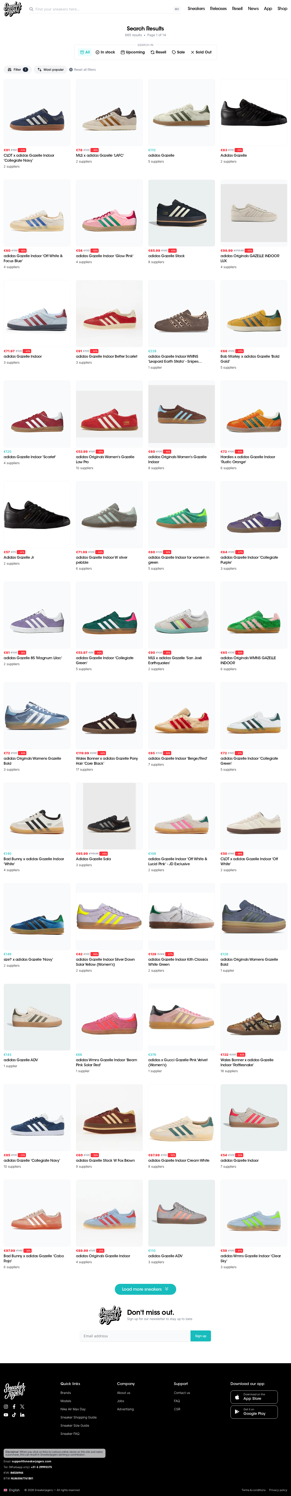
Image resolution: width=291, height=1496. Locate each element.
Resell (237, 9)
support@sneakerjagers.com (31, 1461)
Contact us (182, 1393)
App (268, 9)
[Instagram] (6, 1406)
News (253, 9)
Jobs (120, 1401)
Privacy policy (278, 1490)
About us (123, 1393)
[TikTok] (14, 1415)
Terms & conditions (254, 1490)
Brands (65, 1393)
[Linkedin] (22, 1415)
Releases (218, 9)
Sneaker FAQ (70, 1434)
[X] (22, 1406)
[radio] (85, 52)
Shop (282, 9)
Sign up (200, 1336)
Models (65, 1401)
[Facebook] (14, 1406)
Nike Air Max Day (73, 1409)
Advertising (125, 1409)
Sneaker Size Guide (74, 1425)
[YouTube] (6, 1415)
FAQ (177, 1401)
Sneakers (196, 9)
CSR (177, 1409)
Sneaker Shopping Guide (78, 1417)
